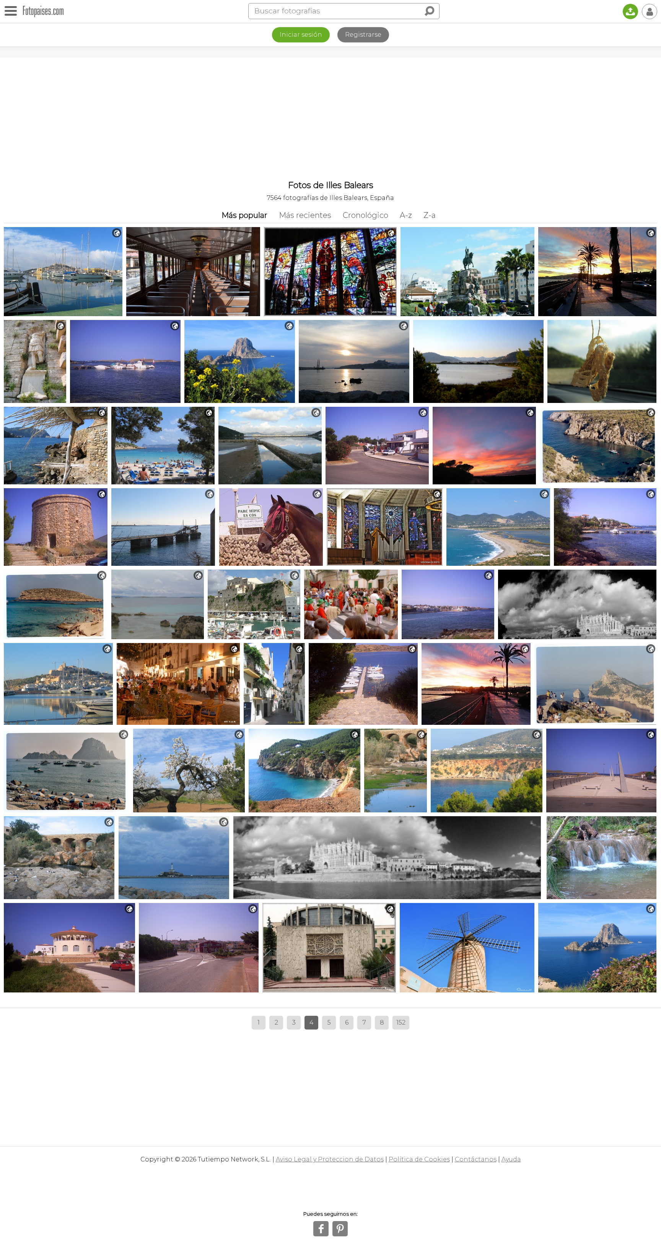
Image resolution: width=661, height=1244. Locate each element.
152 (400, 1022)
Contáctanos (476, 1159)
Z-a (429, 215)
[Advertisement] (330, 115)
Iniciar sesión (301, 34)
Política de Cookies (419, 1159)
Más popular (244, 215)
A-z (406, 215)
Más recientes (305, 215)
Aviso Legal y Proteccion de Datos (330, 1159)
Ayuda (511, 1159)
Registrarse (363, 34)
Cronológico (365, 215)
